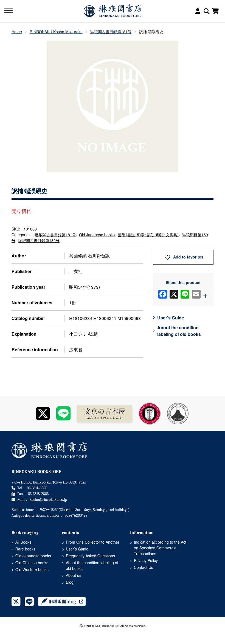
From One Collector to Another (92, 542)
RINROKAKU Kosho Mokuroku (56, 31)
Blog (70, 582)
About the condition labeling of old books (179, 330)
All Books (23, 542)
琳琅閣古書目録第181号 (110, 31)
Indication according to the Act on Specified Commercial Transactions (160, 547)
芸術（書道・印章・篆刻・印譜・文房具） (148, 234)
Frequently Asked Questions (90, 555)
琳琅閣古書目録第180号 (39, 240)
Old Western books (32, 569)
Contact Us (143, 567)
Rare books (25, 549)
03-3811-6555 (37, 488)
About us (73, 575)
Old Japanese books (97, 234)
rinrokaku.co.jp (48, 499)
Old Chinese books (31, 562)
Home (17, 31)
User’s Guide (170, 317)
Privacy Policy (146, 560)
